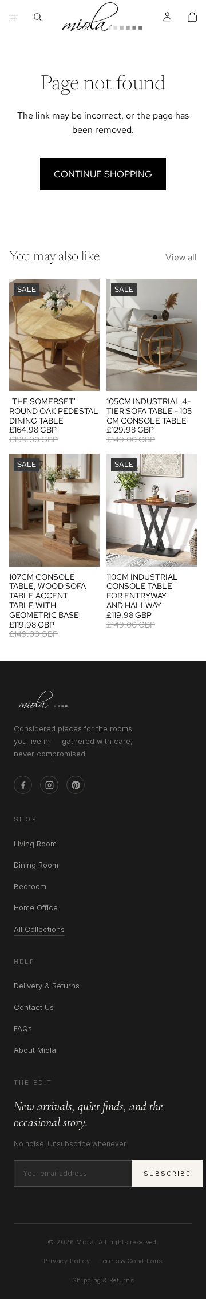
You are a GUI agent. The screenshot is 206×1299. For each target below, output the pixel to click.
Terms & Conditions (131, 1261)
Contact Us (34, 1007)
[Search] (37, 17)
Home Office (36, 907)
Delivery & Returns (47, 985)
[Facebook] (23, 785)
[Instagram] (49, 785)
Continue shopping (103, 174)
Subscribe (167, 1174)
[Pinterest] (75, 785)
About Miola (35, 1049)
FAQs (23, 1028)
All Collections (39, 930)
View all (181, 257)
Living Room (35, 843)
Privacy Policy (66, 1261)
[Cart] (192, 17)
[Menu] (13, 17)
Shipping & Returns (103, 1280)
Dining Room (36, 864)
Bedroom (30, 886)
